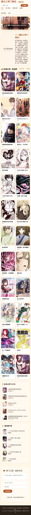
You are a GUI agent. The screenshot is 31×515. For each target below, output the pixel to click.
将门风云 (8, 8)
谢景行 (21, 8)
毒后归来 (15, 8)
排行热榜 (3, 13)
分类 (9, 13)
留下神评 (8, 491)
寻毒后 (24, 5)
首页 (2, 8)
